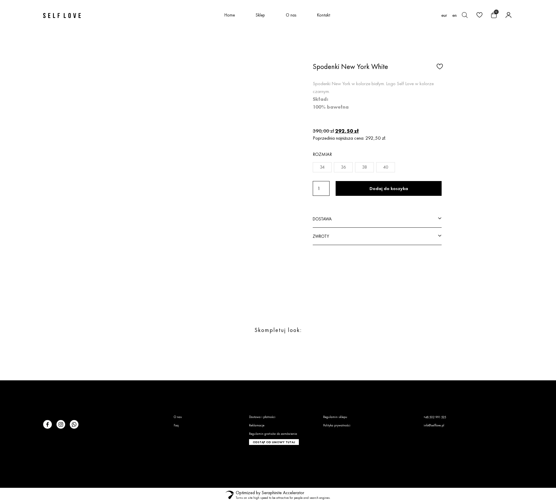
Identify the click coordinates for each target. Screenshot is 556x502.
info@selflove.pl (434, 425)
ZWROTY (321, 236)
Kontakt (323, 15)
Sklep (260, 15)
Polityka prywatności (336, 425)
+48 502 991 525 (435, 417)
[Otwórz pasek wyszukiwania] (465, 15)
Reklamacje (256, 425)
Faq (176, 425)
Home (229, 15)
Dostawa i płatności (262, 417)
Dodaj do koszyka (389, 188)
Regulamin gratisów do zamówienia (273, 434)
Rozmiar (322, 154)
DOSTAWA (322, 219)
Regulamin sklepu (335, 417)
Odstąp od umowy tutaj (274, 442)
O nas (291, 15)
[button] (439, 66)
